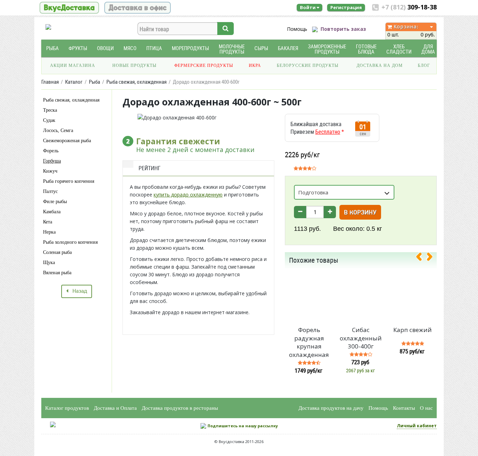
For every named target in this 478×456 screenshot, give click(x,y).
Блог (424, 65)
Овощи (105, 48)
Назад (77, 291)
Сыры (261, 48)
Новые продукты (134, 65)
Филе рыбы (55, 201)
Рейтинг (150, 168)
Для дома (428, 49)
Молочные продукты (232, 49)
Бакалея (288, 48)
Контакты (404, 408)
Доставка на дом (380, 65)
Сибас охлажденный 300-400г (361, 338)
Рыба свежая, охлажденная (71, 100)
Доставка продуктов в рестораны (180, 408)
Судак (49, 120)
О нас (426, 408)
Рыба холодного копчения (70, 242)
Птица (154, 48)
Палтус (50, 191)
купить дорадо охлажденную (188, 194)
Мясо (130, 48)
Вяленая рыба (57, 272)
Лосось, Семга (58, 130)
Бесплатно (327, 132)
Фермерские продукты (203, 65)
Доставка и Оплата (115, 408)
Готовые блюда (366, 49)
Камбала (52, 211)
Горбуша (52, 161)
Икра (255, 65)
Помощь (297, 29)
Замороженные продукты (327, 49)
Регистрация (346, 7)
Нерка (49, 232)
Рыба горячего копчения (68, 181)
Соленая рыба (57, 252)
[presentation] (421, 258)
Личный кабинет (417, 426)
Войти (308, 7)
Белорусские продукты (307, 65)
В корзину (360, 213)
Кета (47, 221)
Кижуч (50, 171)
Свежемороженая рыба (67, 140)
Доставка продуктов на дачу (331, 408)
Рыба (52, 48)
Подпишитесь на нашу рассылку (243, 425)
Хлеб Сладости (399, 49)
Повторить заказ (343, 29)
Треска (50, 110)
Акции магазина (72, 65)
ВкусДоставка (69, 7)
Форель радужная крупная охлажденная (309, 342)
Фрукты (78, 48)
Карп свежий (412, 330)
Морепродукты (190, 48)
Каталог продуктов (67, 408)
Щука (49, 262)
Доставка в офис (137, 7)
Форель (50, 150)
